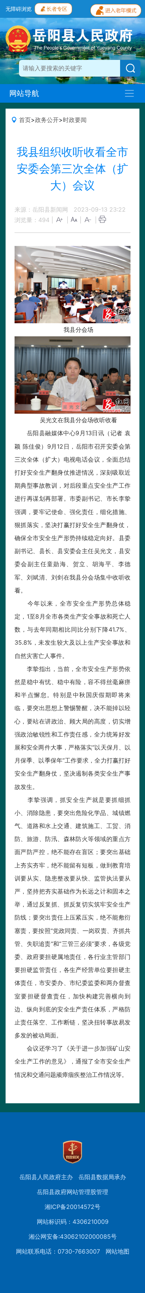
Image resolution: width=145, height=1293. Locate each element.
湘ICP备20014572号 (72, 1206)
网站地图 (117, 1251)
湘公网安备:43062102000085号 (73, 1236)
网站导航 (24, 93)
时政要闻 (75, 119)
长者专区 (56, 9)
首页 (25, 119)
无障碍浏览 (19, 9)
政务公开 (47, 119)
